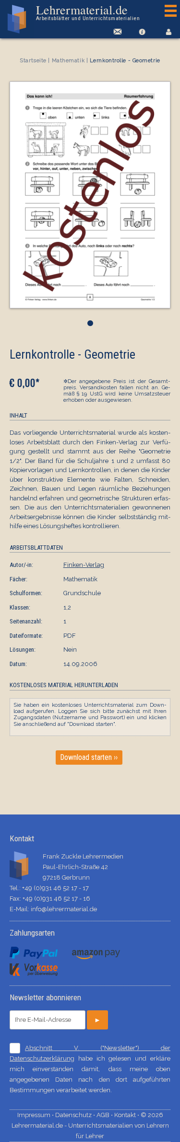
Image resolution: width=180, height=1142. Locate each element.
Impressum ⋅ (36, 1115)
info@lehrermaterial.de (64, 909)
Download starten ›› (89, 757)
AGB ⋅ (105, 1115)
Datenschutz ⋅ (75, 1115)
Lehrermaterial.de (88, 12)
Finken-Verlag (83, 564)
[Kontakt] (116, 31)
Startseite (33, 60)
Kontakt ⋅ (127, 1115)
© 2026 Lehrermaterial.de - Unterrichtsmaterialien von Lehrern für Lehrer (90, 1125)
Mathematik (68, 60)
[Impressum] (142, 31)
